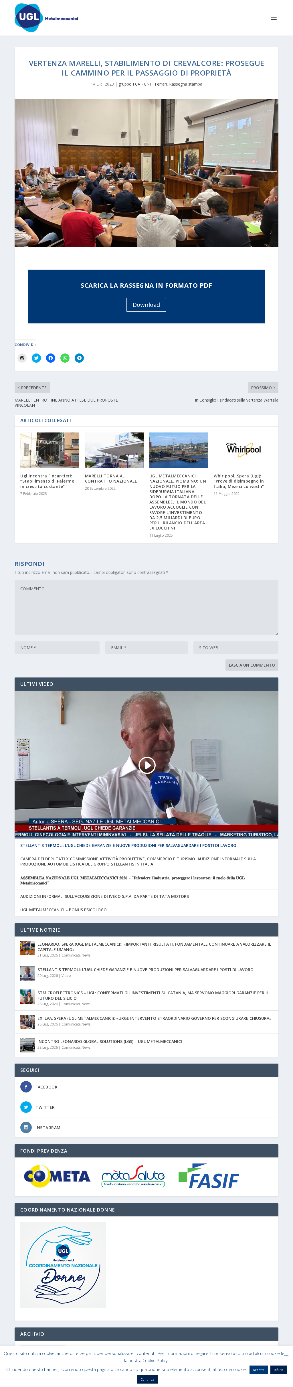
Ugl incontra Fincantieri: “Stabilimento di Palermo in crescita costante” (47, 481)
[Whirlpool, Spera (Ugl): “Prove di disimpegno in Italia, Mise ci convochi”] (243, 450)
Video (66, 975)
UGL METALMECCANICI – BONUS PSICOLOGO (63, 909)
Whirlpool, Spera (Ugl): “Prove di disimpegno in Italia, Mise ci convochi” (239, 481)
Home (154, 1380)
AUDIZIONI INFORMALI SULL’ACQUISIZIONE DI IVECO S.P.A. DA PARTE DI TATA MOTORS (104, 896)
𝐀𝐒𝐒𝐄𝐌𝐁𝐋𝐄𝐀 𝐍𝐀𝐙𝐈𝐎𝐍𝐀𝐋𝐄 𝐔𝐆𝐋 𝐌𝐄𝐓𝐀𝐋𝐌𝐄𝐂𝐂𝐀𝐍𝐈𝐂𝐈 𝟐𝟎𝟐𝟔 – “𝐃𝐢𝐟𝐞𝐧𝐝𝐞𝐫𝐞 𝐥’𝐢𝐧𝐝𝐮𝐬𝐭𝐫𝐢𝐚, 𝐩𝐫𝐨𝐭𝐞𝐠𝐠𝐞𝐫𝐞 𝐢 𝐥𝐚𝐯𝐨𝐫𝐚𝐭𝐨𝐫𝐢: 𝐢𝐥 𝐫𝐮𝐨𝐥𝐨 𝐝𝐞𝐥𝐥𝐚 (132, 880)
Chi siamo (174, 1380)
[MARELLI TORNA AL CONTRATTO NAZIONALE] (114, 450)
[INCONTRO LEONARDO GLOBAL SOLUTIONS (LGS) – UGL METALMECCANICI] (27, 1045)
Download (146, 305)
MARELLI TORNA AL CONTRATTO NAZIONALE (111, 478)
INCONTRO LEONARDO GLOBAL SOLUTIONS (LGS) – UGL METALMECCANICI (109, 1041)
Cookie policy (199, 1380)
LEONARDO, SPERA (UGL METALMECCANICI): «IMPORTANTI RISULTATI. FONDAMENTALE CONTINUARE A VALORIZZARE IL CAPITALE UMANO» (154, 946)
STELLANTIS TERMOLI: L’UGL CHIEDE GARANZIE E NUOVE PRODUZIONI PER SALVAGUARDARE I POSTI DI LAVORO (128, 845)
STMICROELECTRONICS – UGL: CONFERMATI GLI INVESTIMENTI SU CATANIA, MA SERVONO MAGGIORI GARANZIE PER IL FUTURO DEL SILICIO (153, 995)
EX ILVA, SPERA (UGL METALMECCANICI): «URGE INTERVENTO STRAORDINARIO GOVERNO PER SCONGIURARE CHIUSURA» (154, 1018)
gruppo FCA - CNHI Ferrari (142, 84)
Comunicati (71, 955)
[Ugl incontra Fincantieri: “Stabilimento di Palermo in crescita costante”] (49, 450)
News (86, 955)
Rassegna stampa (185, 84)
